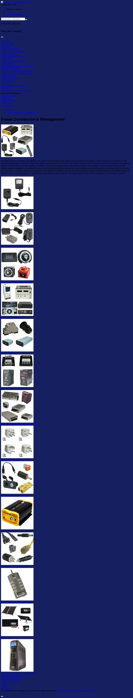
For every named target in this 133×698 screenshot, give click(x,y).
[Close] (2, 696)
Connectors (6, 58)
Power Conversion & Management (16, 73)
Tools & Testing (8, 81)
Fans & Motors (7, 63)
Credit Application (9, 95)
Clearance (5, 88)
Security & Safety (9, 76)
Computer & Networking (12, 56)
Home (9, 110)
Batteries (5, 46)
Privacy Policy (7, 683)
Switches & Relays (9, 78)
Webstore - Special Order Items (15, 91)
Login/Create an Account (12, 676)
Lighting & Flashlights (11, 68)
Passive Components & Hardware (16, 71)
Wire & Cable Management (13, 86)
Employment (6, 103)
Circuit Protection (9, 53)
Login (8, 12)
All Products (6, 41)
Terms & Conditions (10, 681)
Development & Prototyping (13, 61)
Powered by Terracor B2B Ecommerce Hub (75, 691)
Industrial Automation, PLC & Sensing (18, 66)
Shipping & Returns (9, 678)
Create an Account (14, 14)
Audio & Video (7, 43)
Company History (9, 100)
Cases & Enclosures (10, 48)
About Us (5, 98)
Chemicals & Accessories (12, 51)
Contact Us (6, 105)
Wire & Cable (7, 83)
